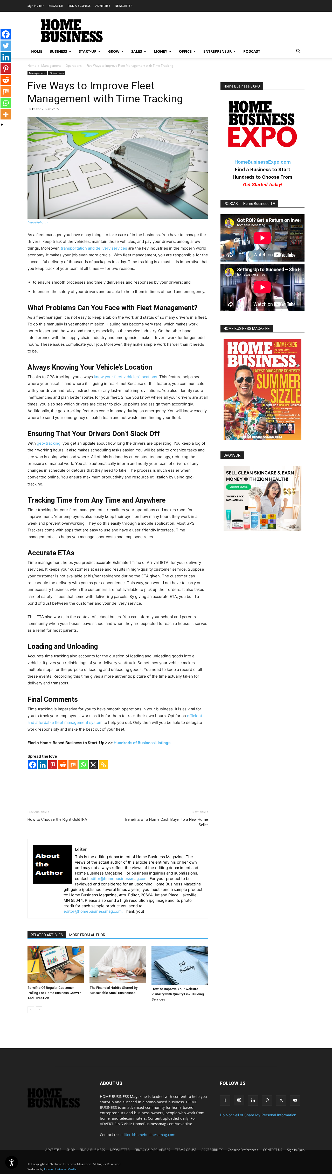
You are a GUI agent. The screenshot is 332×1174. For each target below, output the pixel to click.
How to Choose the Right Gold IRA (57, 819)
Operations (74, 65)
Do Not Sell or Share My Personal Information (258, 1115)
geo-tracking (48, 443)
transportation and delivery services (94, 248)
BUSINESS (58, 51)
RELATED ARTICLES (47, 935)
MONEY (160, 51)
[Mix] (73, 764)
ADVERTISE (102, 6)
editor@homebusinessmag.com (147, 1134)
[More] (6, 114)
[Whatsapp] (83, 764)
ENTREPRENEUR (217, 51)
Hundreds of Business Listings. (142, 742)
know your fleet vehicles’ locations (125, 376)
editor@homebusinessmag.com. (119, 878)
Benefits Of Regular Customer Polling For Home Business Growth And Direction (54, 993)
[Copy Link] (103, 764)
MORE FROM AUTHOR (87, 935)
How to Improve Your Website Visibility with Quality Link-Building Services (177, 994)
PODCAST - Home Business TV (249, 204)
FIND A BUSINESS (79, 6)
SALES (136, 51)
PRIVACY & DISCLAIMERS (152, 1150)
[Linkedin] (42, 764)
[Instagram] (239, 1100)
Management (51, 65)
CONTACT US (272, 1150)
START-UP (87, 51)
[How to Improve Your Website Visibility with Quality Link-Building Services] (179, 965)
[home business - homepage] (57, 1106)
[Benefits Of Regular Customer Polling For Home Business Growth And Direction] (55, 964)
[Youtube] (295, 1100)
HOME (36, 51)
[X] (93, 764)
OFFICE (185, 51)
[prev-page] (30, 1009)
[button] (298, 51)
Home (31, 65)
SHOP (70, 1150)
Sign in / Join (35, 6)
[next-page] (39, 1009)
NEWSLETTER (123, 6)
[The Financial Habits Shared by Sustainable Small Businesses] (117, 964)
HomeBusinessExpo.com (262, 162)
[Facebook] (32, 764)
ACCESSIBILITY (212, 1150)
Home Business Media (60, 1169)
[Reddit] (62, 764)
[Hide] (2, 125)
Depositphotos (37, 222)
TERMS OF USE (186, 1150)
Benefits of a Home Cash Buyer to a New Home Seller (166, 822)
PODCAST (251, 51)
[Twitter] (6, 46)
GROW (114, 51)
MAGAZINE (56, 6)
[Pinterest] (52, 764)
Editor (36, 109)
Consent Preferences (243, 1150)
